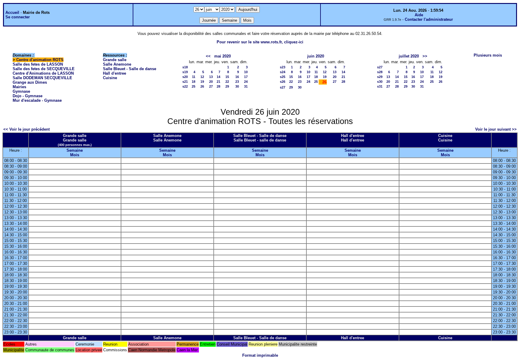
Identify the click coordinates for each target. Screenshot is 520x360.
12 (202, 77)
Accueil (12, 12)
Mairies (19, 87)
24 (246, 81)
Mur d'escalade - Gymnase (37, 100)
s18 (185, 67)
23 (237, 81)
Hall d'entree (114, 73)
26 (202, 86)
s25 (282, 77)
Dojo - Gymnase (27, 96)
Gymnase (21, 91)
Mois (74, 155)
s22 (185, 86)
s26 (282, 81)
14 (218, 77)
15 (227, 77)
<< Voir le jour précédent (26, 129)
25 (193, 86)
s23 (282, 67)
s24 (282, 72)
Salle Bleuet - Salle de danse (129, 69)
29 (227, 86)
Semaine (75, 150)
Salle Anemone (117, 64)
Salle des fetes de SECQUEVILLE (44, 69)
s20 (185, 77)
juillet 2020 (409, 56)
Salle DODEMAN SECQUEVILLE (42, 78)
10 (246, 72)
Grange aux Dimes (30, 82)
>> (424, 56)
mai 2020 (222, 56)
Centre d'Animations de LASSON (43, 73)
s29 (379, 77)
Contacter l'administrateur (429, 19)
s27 (282, 87)
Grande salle (114, 59)
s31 (379, 86)
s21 (185, 81)
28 (218, 86)
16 (237, 77)
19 (202, 81)
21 (218, 81)
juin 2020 (315, 56)
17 (246, 77)
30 (237, 86)
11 (193, 77)
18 (193, 81)
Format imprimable (260, 355)
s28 (379, 72)
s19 (185, 72)
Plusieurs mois (488, 55)
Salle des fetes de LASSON (38, 64)
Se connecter (17, 17)
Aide (419, 15)
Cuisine (110, 78)
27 (211, 86)
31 (246, 86)
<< (208, 56)
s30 (379, 81)
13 (211, 77)
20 (211, 81)
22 (227, 81)
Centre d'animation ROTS (39, 59)
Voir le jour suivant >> (496, 129)
